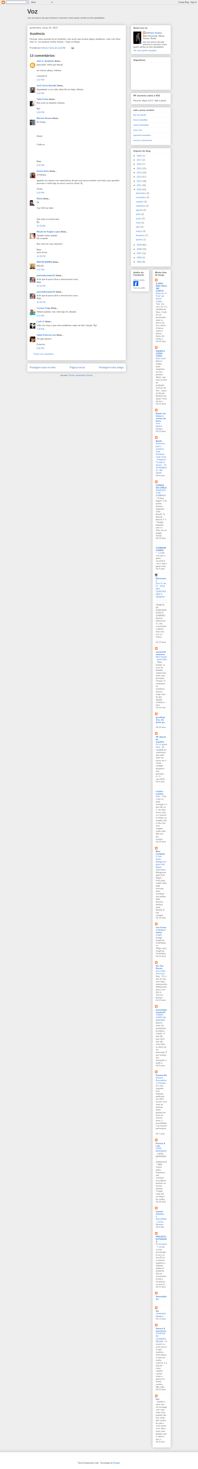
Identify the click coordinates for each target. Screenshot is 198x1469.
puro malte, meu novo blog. (161, 973)
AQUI (150, 100)
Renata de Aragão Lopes (48, 232)
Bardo (159, 441)
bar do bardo (139, 115)
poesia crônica (160, 1212)
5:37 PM (40, 270)
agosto (139, 210)
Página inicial (77, 367)
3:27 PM (40, 80)
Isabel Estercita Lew (46, 335)
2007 (139, 253)
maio (138, 222)
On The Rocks (160, 967)
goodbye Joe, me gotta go (160, 719)
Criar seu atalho (139, 288)
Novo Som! (161, 358)
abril (138, 227)
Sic (157, 1311)
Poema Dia (161, 1075)
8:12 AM (40, 315)
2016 (139, 164)
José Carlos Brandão (47, 85)
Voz (32, 11)
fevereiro (140, 235)
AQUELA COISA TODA (160, 353)
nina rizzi (137, 130)
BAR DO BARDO (44, 262)
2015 (139, 168)
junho (139, 218)
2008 (139, 249)
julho (138, 214)
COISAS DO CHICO (161, 486)
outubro (140, 201)
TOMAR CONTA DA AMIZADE (161, 1017)
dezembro (141, 193)
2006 (139, 257)
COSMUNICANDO (161, 549)
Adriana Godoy (154, 33)
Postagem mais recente (43, 367)
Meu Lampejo (160, 852)
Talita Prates (42, 99)
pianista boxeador (142, 135)
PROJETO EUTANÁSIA (161, 1239)
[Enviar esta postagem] (72, 48)
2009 (139, 245)
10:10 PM (41, 286)
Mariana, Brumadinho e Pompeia (161, 1080)
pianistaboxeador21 (46, 275)
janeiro (139, 239)
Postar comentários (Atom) (81, 375)
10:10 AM (41, 226)
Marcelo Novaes (44, 118)
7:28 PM (40, 329)
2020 (139, 155)
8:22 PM (40, 165)
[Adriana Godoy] (135, 285)
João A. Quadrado (45, 61)
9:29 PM (40, 193)
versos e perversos (142, 140)
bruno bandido (140, 120)
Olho (158, 796)
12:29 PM (41, 256)
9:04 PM (40, 348)
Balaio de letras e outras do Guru (161, 417)
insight (159, 935)
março (139, 231)
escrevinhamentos (161, 653)
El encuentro (161, 1244)
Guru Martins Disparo (159, 426)
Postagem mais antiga (111, 367)
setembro (141, 206)
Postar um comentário (43, 354)
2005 (139, 262)
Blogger (116, 1463)
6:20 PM (40, 112)
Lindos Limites (160, 792)
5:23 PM (40, 93)
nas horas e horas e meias (161, 930)
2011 (139, 185)
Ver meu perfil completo (145, 50)
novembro (141, 197)
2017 (139, 160)
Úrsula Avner (43, 171)
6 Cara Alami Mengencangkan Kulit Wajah (161, 861)
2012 (139, 181)
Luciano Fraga (43, 308)
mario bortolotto (141, 125)
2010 (139, 189)
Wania (40, 198)
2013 (139, 176)
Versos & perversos (161, 1329)
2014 (139, 172)
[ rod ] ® (41, 321)
